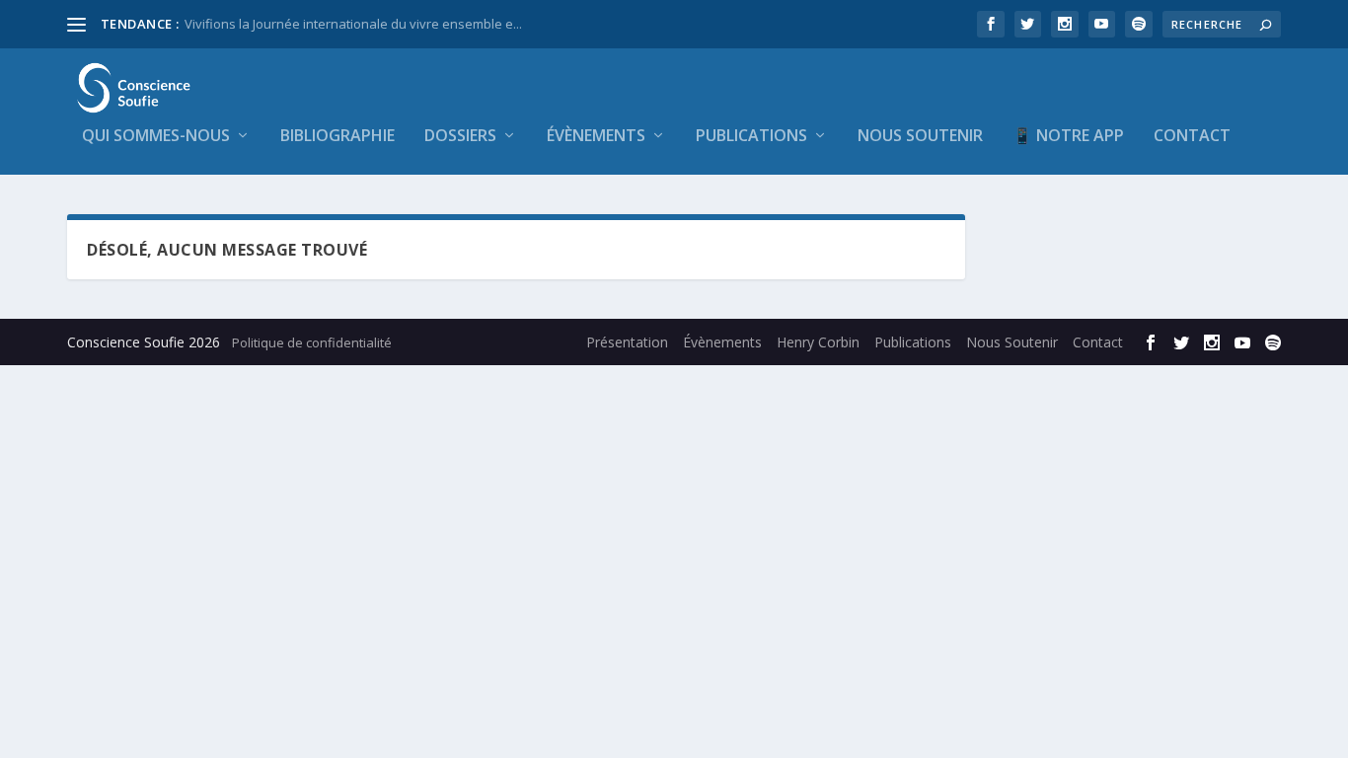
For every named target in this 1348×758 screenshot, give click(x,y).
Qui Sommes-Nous (156, 136)
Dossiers (460, 136)
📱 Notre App (1068, 136)
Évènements (596, 136)
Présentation (627, 342)
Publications (751, 136)
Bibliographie (337, 136)
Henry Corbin (818, 342)
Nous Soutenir (920, 136)
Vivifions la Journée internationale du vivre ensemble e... (353, 24)
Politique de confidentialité (312, 342)
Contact (1192, 136)
